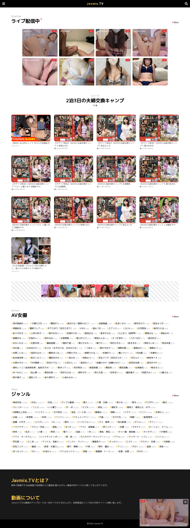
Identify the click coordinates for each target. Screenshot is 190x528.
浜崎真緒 (105, 323)
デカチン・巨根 (150, 441)
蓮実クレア (37, 328)
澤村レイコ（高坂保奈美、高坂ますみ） (33, 367)
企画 (18, 417)
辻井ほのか (34, 347)
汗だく (137, 446)
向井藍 (142, 352)
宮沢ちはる (68, 372)
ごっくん (162, 436)
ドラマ (130, 412)
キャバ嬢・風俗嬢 (129, 431)
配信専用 (151, 417)
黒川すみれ (86, 343)
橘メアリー (126, 352)
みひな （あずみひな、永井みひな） (64, 347)
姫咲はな (91, 333)
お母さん (50, 451)
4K (92, 431)
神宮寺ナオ (154, 357)
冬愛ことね (20, 352)
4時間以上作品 (23, 412)
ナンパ (146, 412)
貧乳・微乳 (107, 431)
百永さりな (54, 362)
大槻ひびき (39, 323)
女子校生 (61, 412)
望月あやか (154, 362)
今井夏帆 (37, 362)
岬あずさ (85, 372)
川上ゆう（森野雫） (130, 333)
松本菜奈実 (20, 357)
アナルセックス (70, 451)
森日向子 (154, 338)
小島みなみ (70, 377)
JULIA (129, 328)
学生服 (18, 441)
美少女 (123, 402)
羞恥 (57, 426)
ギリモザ (150, 431)
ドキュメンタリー (84, 417)
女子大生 (120, 417)
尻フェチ (109, 426)
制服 (135, 417)
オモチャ (139, 426)
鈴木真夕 (19, 377)
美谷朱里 (168, 343)
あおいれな (20, 343)
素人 (88, 402)
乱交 (30, 431)
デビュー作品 (40, 426)
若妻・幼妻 (126, 451)
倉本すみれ (108, 333)
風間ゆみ (19, 338)
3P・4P (72, 407)
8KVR (142, 451)
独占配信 (124, 422)
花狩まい (116, 372)
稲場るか (140, 347)
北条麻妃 (141, 367)
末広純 (18, 347)
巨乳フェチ (20, 446)
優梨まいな (56, 352)
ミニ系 (33, 441)
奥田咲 (111, 367)
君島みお (167, 333)
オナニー (156, 422)
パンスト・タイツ (78, 441)
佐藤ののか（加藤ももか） (111, 362)
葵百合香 (51, 372)
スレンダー (21, 407)
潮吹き (117, 407)
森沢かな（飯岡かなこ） (81, 323)
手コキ (71, 426)
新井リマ (64, 367)
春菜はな (151, 333)
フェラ (39, 407)
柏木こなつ (38, 357)
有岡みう (89, 357)
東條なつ (156, 347)
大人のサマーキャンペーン (96, 436)
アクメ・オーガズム (25, 436)
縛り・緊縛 (75, 446)
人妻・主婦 (105, 402)
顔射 (116, 412)
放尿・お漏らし (54, 446)
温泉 (151, 446)
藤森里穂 (53, 343)
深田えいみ (151, 343)
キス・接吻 (106, 422)
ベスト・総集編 (90, 426)
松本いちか (123, 323)
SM (36, 451)
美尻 (55, 431)
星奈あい (87, 362)
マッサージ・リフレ (140, 436)
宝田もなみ (38, 352)
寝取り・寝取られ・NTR (141, 407)
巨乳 (53, 402)
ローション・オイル (161, 426)
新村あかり (142, 323)
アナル (119, 436)
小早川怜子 (38, 333)
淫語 (80, 431)
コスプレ (42, 422)
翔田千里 (69, 343)
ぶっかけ (116, 441)
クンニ (123, 446)
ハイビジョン (87, 422)
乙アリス (115, 328)
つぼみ (91, 347)
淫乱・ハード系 (81, 412)
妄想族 (32, 417)
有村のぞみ (117, 343)
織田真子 (132, 372)
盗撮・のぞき (22, 422)
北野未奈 (37, 343)
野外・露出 (106, 446)
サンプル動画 (70, 402)
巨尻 (47, 417)
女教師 (169, 441)
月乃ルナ (137, 357)
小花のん (71, 362)
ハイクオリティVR (51, 436)
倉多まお (134, 343)
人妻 (42, 431)
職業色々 (99, 441)
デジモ (88, 407)
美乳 (103, 407)
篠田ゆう (57, 323)
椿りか (101, 343)
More (176, 22)
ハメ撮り (55, 407)
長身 (164, 446)
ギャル (140, 422)
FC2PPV (152, 402)
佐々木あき (20, 333)
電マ (68, 431)
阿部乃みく (149, 372)
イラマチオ (20, 426)
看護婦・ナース (105, 451)
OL (56, 422)
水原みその (20, 362)
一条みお (73, 357)
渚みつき (99, 328)
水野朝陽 (67, 338)
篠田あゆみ (56, 357)
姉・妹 (71, 436)
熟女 (137, 402)
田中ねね (51, 338)
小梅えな (166, 372)
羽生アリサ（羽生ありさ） (113, 357)
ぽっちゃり (20, 451)
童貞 (36, 446)
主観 (124, 426)
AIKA (84, 328)
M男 (90, 446)
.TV (95, 4)
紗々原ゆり (52, 377)
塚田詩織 (125, 367)
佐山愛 (36, 372)
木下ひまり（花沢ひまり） (62, 328)
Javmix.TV (98, 523)
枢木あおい (56, 333)
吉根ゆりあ (74, 333)
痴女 (168, 402)
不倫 (104, 417)
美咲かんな (101, 338)
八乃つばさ (137, 338)
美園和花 (19, 328)
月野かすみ (74, 352)
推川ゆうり (83, 338)
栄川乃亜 (100, 372)
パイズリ (43, 412)
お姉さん (163, 412)
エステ (131, 441)
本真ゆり (109, 352)
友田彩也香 (136, 362)
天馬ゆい (35, 338)
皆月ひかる (161, 328)
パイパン (63, 417)
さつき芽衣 (119, 338)
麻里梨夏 (96, 367)
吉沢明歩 (80, 367)
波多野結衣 (20, 323)
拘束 (17, 431)
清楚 (87, 451)
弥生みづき (161, 323)
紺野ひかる (92, 352)
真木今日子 (107, 347)
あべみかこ (20, 372)
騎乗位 (101, 412)
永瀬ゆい (156, 352)
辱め (70, 422)
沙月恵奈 (144, 328)
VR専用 (166, 431)
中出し (38, 402)
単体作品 (20, 402)
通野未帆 (124, 347)
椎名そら (157, 367)
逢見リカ (35, 377)
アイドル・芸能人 (53, 441)
